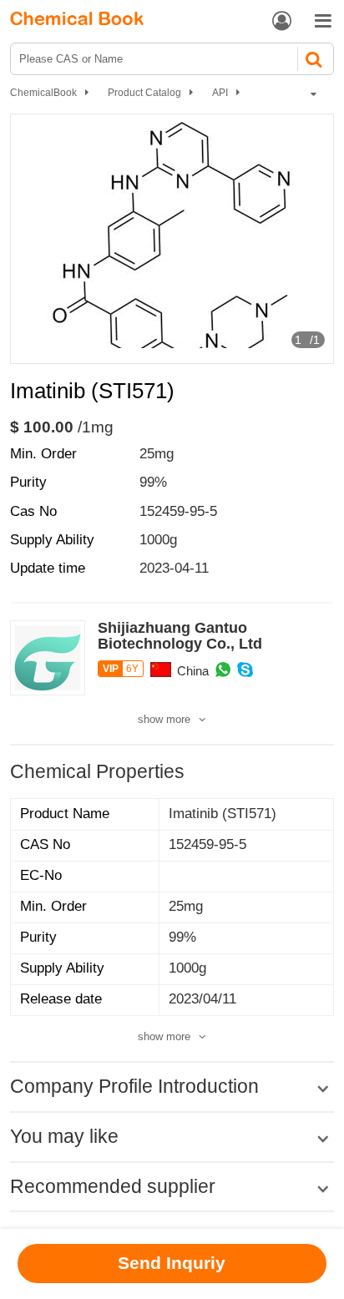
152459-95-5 (178, 511)
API (220, 93)
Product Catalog (144, 93)
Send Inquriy (171, 1262)
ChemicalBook (43, 93)
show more (164, 719)
